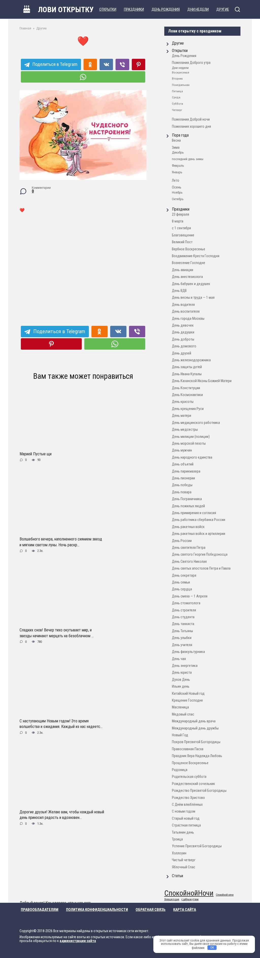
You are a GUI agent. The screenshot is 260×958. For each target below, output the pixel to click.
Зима (176, 147)
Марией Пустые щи (36, 454)
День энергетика (185, 666)
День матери (181, 416)
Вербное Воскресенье (188, 249)
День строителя (184, 610)
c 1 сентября (181, 228)
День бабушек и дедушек (191, 284)
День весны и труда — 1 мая (193, 297)
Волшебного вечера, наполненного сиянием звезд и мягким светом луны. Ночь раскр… (61, 542)
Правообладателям (39, 909)
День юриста (182, 672)
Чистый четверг (184, 860)
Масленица (180, 707)
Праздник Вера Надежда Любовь (197, 756)
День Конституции (186, 388)
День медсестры (185, 429)
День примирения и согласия (194, 513)
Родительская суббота (189, 777)
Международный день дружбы (195, 728)
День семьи (181, 582)
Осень (176, 187)
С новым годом (183, 811)
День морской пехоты (189, 443)
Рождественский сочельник (193, 784)
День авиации (182, 270)
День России (182, 541)
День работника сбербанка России (198, 520)
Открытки (107, 9)
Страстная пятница (186, 825)
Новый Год (180, 735)
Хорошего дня (171, 899)
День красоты (182, 402)
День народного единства (192, 457)
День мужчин (182, 450)
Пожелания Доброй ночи (191, 119)
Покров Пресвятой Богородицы (196, 742)
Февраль (178, 165)
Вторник (177, 78)
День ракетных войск (188, 527)
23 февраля (180, 214)
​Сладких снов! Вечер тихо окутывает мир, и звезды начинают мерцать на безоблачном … (57, 633)
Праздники (134, 9)
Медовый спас (183, 714)
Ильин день (180, 686)
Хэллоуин (179, 853)
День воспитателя (186, 311)
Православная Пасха (187, 749)
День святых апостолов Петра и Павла (201, 568)
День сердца (182, 589)
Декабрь (178, 152)
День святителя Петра (188, 548)
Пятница (177, 91)
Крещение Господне (187, 700)
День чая (179, 659)
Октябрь (178, 199)
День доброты (183, 339)
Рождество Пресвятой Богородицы (199, 790)
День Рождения (166, 9)
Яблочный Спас (183, 867)
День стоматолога (186, 603)
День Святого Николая (189, 561)
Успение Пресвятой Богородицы (197, 846)
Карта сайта (184, 909)
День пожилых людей (188, 506)
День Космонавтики (187, 395)
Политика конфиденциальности (97, 909)
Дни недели (198, 9)
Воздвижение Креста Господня (195, 256)
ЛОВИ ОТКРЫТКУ (66, 9)
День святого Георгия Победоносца (200, 554)
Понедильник (181, 85)
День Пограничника (187, 499)
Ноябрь (177, 192)
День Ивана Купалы (187, 374)
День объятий (182, 464)
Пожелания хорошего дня (191, 126)
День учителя (182, 645)
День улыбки (181, 638)
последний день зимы (187, 159)
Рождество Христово (188, 798)
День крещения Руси (188, 409)
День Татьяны (182, 631)
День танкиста (183, 624)
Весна (176, 140)
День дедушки (183, 332)
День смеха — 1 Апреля (189, 596)
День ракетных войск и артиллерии (198, 534)
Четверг (177, 110)
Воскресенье (180, 72)
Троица (177, 839)
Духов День (181, 680)
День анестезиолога (187, 277)
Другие (222, 9)
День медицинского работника (196, 423)
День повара (181, 492)
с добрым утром (190, 899)
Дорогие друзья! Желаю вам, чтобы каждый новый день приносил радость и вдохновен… (62, 814)
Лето (175, 180)
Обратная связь (151, 909)
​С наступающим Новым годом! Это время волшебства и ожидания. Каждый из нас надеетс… (61, 724)
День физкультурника (188, 652)
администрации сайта (78, 941)
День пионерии (183, 478)
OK (212, 947)
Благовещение (183, 235)
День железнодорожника (191, 360)
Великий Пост (182, 242)
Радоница (179, 770)
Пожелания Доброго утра (191, 63)
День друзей (181, 353)
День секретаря (184, 575)
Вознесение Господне (188, 263)
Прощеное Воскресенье (190, 763)
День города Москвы (188, 318)
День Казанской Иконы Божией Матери (202, 381)
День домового (184, 346)
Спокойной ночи (225, 895)
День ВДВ (179, 291)
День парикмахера (186, 471)
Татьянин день (183, 832)
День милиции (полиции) (191, 437)
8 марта (177, 221)
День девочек (183, 325)
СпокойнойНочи (189, 893)
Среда (176, 97)
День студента (183, 617)
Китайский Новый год (188, 693)
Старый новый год (186, 818)
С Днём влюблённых (187, 804)
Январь (177, 172)
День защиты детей (187, 367)
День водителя (183, 305)
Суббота (177, 103)
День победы (182, 485)
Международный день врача (194, 721)
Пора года (180, 135)
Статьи (177, 875)
